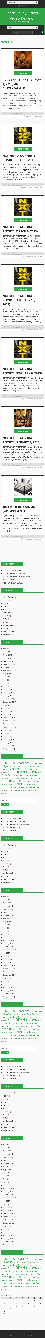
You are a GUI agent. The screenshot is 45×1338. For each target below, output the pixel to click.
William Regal (7, 791)
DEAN (20, 771)
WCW (36, 787)
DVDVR (5, 606)
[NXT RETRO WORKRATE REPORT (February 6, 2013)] (23, 349)
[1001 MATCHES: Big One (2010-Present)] (23, 487)
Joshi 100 (6, 616)
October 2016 (8, 724)
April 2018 (6, 686)
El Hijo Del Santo (9, 775)
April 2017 (6, 708)
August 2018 (7, 674)
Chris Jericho (27, 769)
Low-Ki (16, 778)
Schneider (32, 784)
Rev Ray (39, 781)
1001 (5, 600)
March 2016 (7, 736)
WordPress (32, 1336)
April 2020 (6, 648)
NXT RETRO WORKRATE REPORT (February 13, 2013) (19, 300)
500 (4, 603)
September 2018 (9, 670)
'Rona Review (8, 597)
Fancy (5, 609)
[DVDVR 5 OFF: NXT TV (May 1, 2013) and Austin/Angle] (23, 60)
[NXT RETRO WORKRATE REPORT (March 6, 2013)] (23, 207)
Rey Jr (5, 784)
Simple (5, 628)
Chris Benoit (6, 769)
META (5, 619)
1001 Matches (19, 763)
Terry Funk (12, 788)
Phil (8, 114)
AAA (40, 763)
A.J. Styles (34, 763)
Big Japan (22, 766)
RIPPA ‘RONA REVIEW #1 (12, 570)
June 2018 (6, 680)
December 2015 (9, 746)
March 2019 (7, 655)
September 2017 (9, 702)
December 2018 (9, 661)
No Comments (20, 114)
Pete (28, 781)
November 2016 (9, 721)
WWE (27, 790)
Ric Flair (11, 785)
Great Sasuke (23, 775)
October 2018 (8, 667)
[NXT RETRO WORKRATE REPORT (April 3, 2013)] (23, 135)
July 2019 (6, 652)
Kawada (5, 778)
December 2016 (9, 717)
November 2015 (9, 749)
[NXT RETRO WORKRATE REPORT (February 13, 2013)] (23, 276)
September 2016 (9, 727)
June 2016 (6, 733)
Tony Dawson (26, 788)
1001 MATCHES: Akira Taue (13, 583)
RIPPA (21, 783)
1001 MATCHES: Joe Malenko (13, 580)
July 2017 (6, 705)
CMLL (11, 772)
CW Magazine (14, 1336)
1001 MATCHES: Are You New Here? (16, 577)
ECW (39, 773)
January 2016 (8, 743)
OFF (4, 622)
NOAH (12, 781)
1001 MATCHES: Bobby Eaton (14, 573)
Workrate (6, 634)
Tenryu (4, 788)
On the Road (8, 625)
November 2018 (9, 664)
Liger (11, 778)
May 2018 (6, 683)
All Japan (7, 766)
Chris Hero (17, 769)
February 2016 (8, 739)
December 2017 (9, 699)
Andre (16, 766)
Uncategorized (8, 631)
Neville (31, 778)
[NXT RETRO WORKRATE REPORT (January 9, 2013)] (23, 418)
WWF (33, 790)
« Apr (3, 1319)
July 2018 (6, 677)
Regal (33, 781)
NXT (19, 781)
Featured (6, 612)
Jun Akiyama (34, 775)
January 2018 (8, 696)
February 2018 (8, 692)
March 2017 (7, 711)
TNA (18, 788)
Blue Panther (33, 766)
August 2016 (7, 730)
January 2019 (8, 658)
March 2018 (7, 689)
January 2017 (8, 714)
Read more (23, 73)
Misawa (23, 778)
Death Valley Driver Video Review (22, 16)
